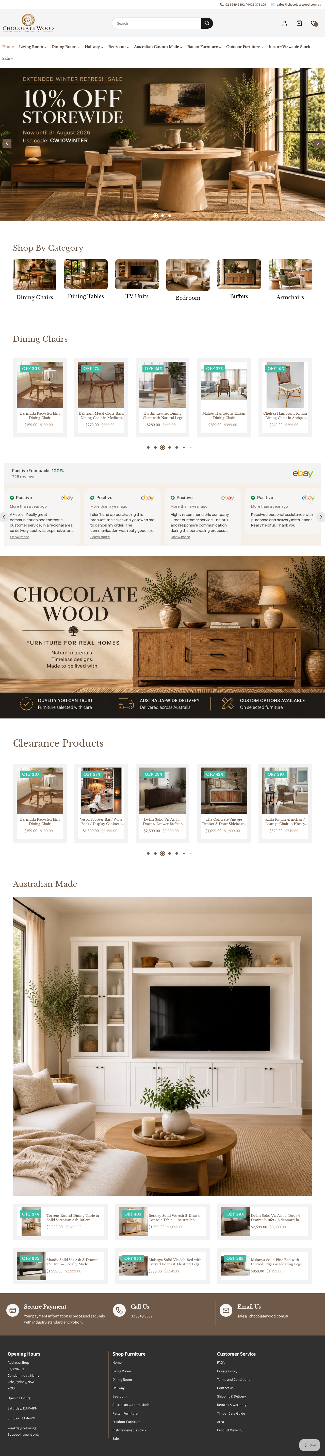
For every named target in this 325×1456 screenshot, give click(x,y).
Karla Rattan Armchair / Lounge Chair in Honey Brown (224, 822)
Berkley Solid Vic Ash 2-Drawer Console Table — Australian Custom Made (175, 1218)
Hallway (118, 1388)
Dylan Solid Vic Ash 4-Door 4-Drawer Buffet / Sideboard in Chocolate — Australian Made (101, 822)
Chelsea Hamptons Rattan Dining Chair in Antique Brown (224, 416)
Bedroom (188, 298)
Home (117, 1362)
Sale (115, 1438)
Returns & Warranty (231, 1404)
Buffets (239, 296)
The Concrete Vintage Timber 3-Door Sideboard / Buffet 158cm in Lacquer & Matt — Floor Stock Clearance (162, 822)
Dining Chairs (34, 297)
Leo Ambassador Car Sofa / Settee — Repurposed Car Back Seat (285, 822)
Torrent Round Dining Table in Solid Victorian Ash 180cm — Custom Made (72, 1218)
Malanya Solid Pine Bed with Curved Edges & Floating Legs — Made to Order (278, 1262)
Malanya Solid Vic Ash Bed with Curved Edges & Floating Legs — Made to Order (176, 1262)
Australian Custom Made (131, 1404)
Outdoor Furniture (126, 1421)
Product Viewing (229, 1430)
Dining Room (122, 1379)
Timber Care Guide (231, 1413)
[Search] (207, 23)
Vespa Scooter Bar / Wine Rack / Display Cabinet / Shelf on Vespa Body (40, 822)
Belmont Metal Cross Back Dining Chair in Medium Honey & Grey (40, 416)
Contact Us (225, 1388)
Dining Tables (86, 296)
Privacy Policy (227, 1371)
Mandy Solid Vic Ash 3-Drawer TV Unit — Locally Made (72, 1262)
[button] (318, 143)
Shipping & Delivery (231, 1396)
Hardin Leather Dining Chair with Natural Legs (101, 416)
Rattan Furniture (125, 1413)
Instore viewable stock (129, 1430)
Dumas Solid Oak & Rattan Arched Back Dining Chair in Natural (285, 416)
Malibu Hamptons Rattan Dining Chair (162, 416)
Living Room (121, 1371)
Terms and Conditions (233, 1379)
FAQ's (221, 1362)
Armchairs (290, 297)
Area (220, 1421)
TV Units (137, 296)
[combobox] (156, 23)
